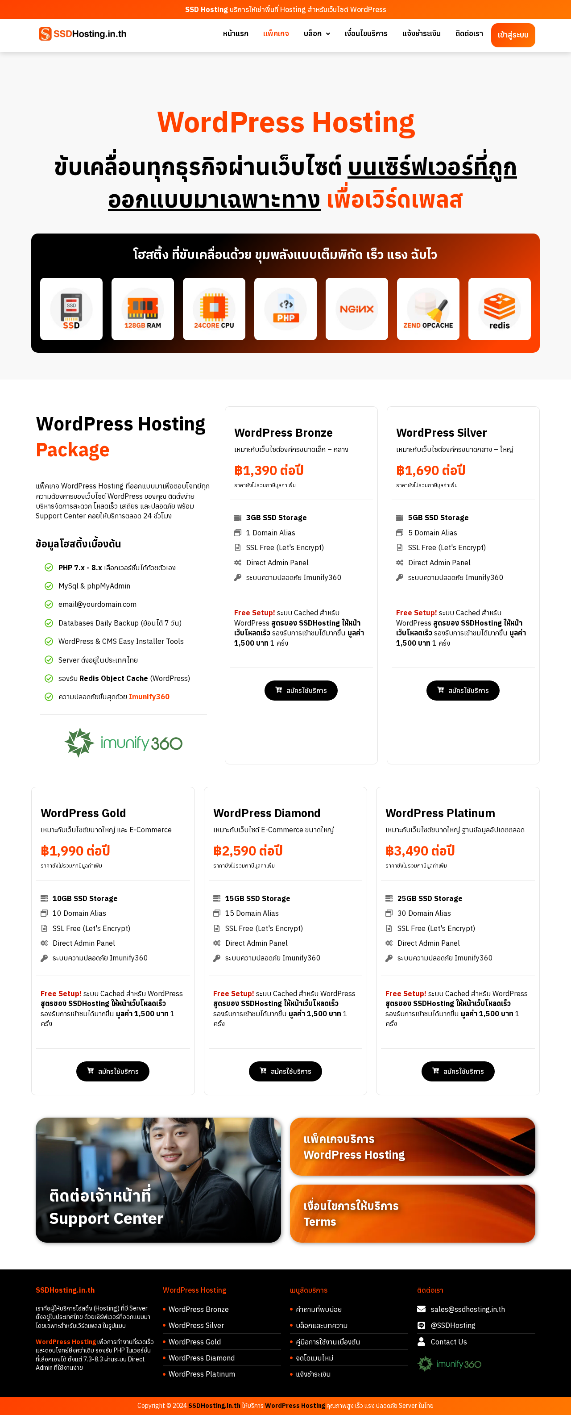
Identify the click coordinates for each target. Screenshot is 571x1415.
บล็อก (313, 33)
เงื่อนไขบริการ (366, 33)
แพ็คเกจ (276, 33)
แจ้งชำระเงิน (421, 33)
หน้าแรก (235, 33)
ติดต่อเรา (469, 33)
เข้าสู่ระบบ (513, 35)
